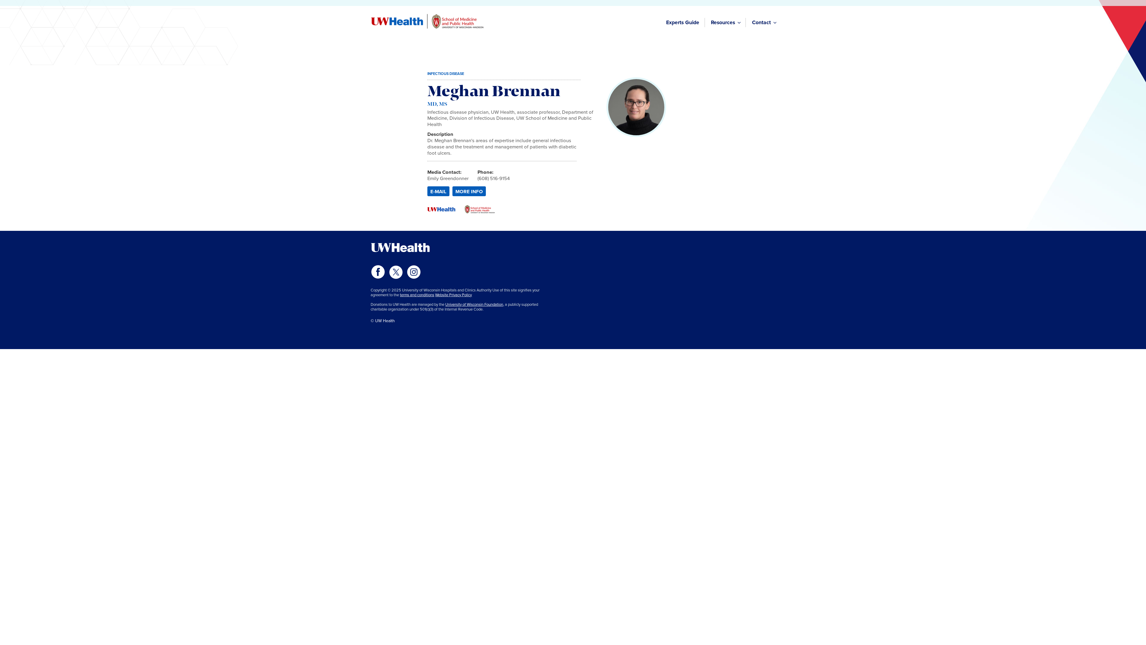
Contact (761, 22)
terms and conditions (417, 295)
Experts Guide (682, 22)
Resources (723, 22)
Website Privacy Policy (453, 295)
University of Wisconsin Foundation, (474, 304)
